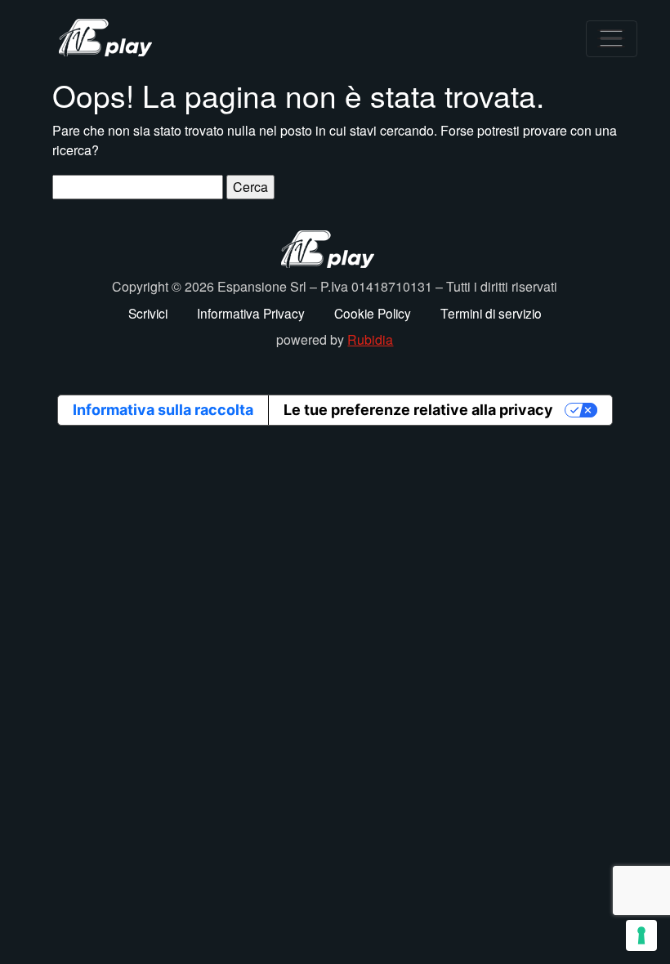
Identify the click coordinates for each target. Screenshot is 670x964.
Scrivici (148, 313)
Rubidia (370, 339)
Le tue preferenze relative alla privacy (418, 409)
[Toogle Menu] (611, 38)
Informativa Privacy (251, 313)
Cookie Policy (372, 313)
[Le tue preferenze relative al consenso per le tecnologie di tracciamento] (641, 935)
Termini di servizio (491, 313)
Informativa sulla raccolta (163, 409)
